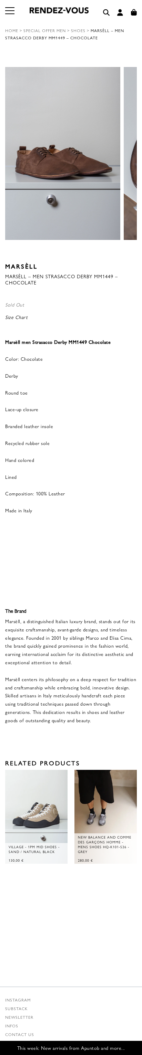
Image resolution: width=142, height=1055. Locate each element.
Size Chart (16, 316)
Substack (16, 1008)
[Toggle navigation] (10, 14)
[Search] (106, 12)
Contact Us (19, 1034)
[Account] (120, 12)
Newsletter (19, 1017)
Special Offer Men (44, 30)
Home (11, 30)
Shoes (78, 30)
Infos (11, 1026)
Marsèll (21, 266)
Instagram (18, 1000)
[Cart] (134, 12)
